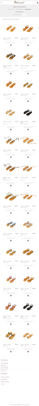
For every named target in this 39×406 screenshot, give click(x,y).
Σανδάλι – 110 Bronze (25, 150)
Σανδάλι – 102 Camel (7, 38)
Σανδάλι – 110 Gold (24, 177)
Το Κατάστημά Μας (4, 363)
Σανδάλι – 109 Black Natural (7, 66)
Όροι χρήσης (3, 365)
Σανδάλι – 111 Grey (24, 233)
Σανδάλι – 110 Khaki (7, 206)
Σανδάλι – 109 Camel (7, 94)
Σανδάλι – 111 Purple (7, 288)
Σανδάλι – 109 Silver (7, 121)
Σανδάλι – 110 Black (7, 150)
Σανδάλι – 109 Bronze (25, 65)
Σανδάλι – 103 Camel (25, 38)
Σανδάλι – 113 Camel (24, 288)
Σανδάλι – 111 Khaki (7, 261)
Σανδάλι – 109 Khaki (25, 94)
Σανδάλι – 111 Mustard (25, 261)
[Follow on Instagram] (3, 384)
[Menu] (1, 2)
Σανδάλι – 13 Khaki (7, 344)
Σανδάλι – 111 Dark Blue (7, 233)
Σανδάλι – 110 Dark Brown (7, 178)
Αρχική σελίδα (11, 9)
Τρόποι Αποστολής (4, 369)
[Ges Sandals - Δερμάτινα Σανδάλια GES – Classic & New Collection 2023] (19, 2)
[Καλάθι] (37, 2)
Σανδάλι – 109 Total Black (24, 122)
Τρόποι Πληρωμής (4, 367)
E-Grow (28, 404)
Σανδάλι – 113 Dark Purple (7, 317)
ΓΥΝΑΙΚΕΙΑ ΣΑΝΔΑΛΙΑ (19, 9)
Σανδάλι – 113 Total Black (24, 317)
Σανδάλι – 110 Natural (25, 206)
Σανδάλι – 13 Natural (25, 344)
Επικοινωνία (3, 370)
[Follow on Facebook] (2, 384)
